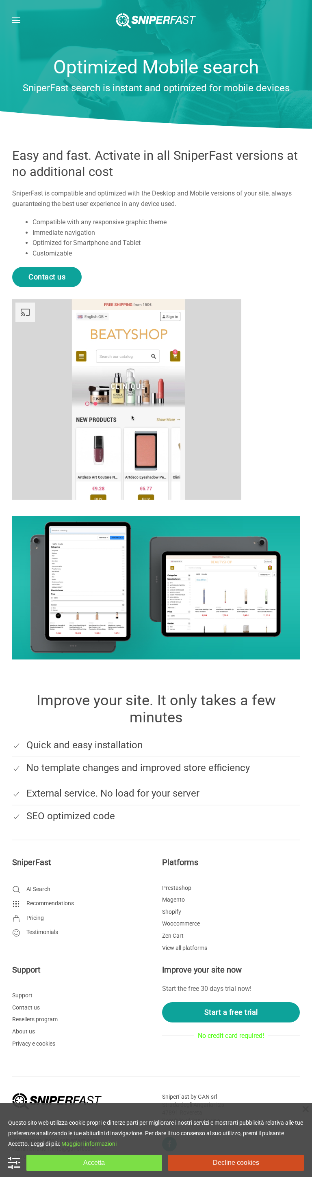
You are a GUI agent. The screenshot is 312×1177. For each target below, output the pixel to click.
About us (23, 1031)
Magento (173, 899)
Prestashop (176, 888)
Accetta (94, 1162)
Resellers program (35, 1019)
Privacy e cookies (33, 1043)
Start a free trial (231, 1012)
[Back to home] (156, 20)
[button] (16, 20)
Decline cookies (236, 1162)
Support (22, 995)
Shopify (171, 912)
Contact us (46, 277)
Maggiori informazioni (89, 1143)
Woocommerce (181, 923)
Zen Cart (173, 935)
